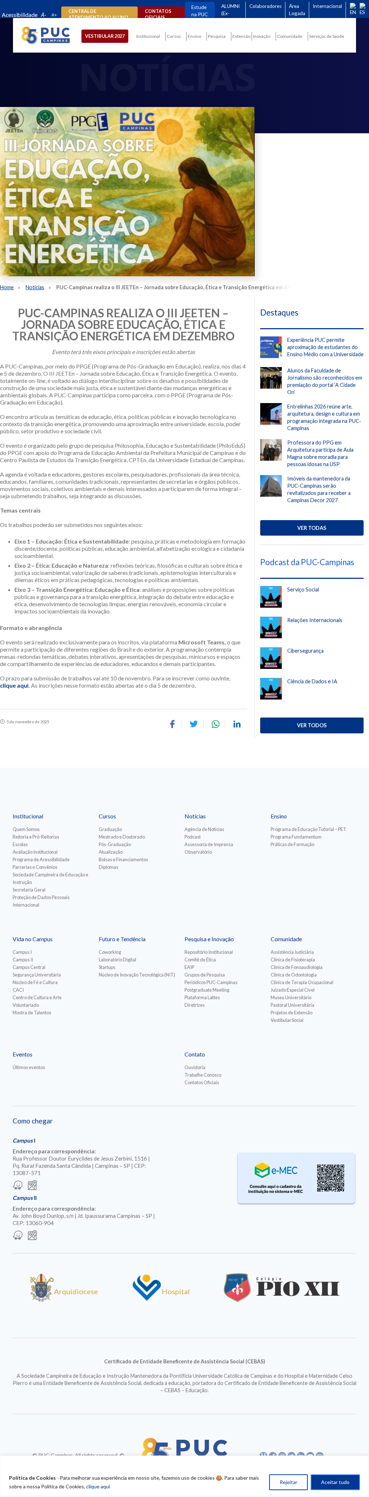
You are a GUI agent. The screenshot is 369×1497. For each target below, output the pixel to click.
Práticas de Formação (292, 844)
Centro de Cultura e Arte (37, 997)
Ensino (194, 36)
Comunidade (289, 36)
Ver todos (311, 725)
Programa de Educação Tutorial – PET (308, 829)
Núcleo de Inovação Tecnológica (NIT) (137, 975)
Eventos (22, 1054)
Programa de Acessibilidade (41, 859)
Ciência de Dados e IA (312, 681)
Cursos (174, 36)
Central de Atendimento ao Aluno (98, 14)
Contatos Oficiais (201, 1082)
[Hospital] (147, 1299)
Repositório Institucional (208, 952)
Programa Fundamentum (296, 837)
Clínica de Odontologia (294, 975)
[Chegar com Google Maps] (32, 1186)
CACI (18, 990)
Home (7, 287)
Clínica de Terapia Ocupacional (302, 982)
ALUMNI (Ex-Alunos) (230, 13)
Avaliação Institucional (35, 852)
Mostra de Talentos (32, 1012)
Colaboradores (265, 6)
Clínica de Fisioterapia (293, 959)
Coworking (110, 952)
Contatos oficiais (158, 14)
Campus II (23, 959)
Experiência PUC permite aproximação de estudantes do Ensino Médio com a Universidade (325, 347)
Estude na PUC (199, 10)
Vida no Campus (33, 938)
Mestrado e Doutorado (122, 837)
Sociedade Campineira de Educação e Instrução (50, 878)
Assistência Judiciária (292, 952)
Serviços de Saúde (326, 36)
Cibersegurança (305, 651)
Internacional (327, 6)
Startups (107, 967)
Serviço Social (303, 589)
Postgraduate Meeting (206, 990)
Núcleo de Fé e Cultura (35, 982)
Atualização (111, 852)
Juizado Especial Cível (293, 990)
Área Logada (297, 9)
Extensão (241, 36)
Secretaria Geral (29, 890)
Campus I (22, 952)
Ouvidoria (194, 1067)
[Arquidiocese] (42, 1299)
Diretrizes (194, 1005)
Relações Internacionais (314, 620)
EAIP (189, 967)
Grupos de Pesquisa (204, 975)
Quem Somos (26, 829)
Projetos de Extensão (291, 1012)
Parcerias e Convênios (35, 867)
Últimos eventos (29, 1067)
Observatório (198, 852)
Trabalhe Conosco (202, 1075)
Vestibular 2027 (105, 36)
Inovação (261, 36)
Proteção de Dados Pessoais (41, 897)
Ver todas (311, 528)
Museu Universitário (291, 997)
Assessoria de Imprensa (208, 844)
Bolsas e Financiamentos (123, 859)
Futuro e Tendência (122, 938)
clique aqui (98, 1486)
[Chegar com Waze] (18, 1186)
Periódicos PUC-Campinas (210, 982)
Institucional (148, 36)
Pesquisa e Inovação (209, 938)
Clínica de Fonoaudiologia (297, 967)
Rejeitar (288, 1482)
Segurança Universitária (37, 975)
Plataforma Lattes (202, 997)
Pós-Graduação (115, 844)
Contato (194, 1054)
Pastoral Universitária (292, 1005)
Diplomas (108, 867)
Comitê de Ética (200, 959)
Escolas (20, 844)
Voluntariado (26, 1005)
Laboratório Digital (117, 959)
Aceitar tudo (335, 1482)
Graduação (110, 829)
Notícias (35, 287)
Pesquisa (217, 36)
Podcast (192, 837)
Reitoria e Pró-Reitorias (36, 837)
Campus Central (29, 967)
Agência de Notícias (204, 829)
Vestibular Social (287, 1020)
